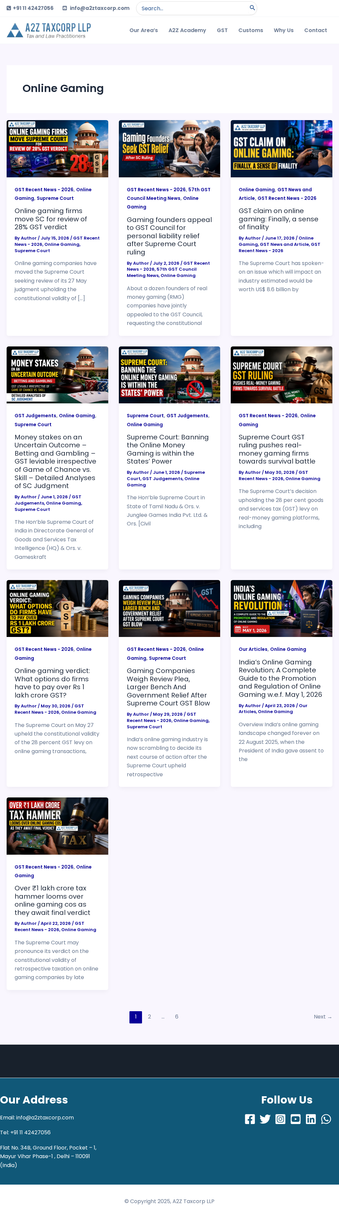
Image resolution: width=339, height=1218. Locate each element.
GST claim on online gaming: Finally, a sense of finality (278, 219)
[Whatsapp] (326, 1119)
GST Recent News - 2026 (44, 189)
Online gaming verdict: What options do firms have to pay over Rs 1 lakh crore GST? (52, 683)
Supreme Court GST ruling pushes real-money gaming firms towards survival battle (277, 449)
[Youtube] (295, 1119)
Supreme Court (55, 198)
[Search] (252, 8)
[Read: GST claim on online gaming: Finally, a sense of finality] (281, 148)
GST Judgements (35, 415)
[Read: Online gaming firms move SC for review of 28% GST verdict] (57, 148)
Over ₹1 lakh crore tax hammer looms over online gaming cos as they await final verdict (52, 900)
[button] (169, 148)
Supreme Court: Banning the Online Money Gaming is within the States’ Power (168, 449)
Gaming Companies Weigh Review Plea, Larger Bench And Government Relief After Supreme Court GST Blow (168, 687)
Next (323, 1016)
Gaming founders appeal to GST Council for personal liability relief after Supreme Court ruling (169, 236)
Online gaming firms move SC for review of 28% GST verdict (51, 219)
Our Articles (253, 649)
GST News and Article (284, 244)
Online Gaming (61, 244)
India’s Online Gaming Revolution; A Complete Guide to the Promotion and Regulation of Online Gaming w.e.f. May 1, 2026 (280, 678)
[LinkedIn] (310, 1119)
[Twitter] (265, 1119)
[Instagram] (280, 1119)
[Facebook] (250, 1119)
